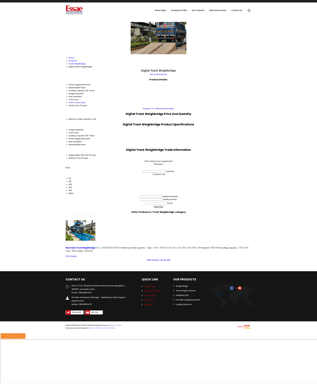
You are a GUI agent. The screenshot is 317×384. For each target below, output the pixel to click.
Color (71, 132)
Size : (174, 247)
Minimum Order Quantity (80, 119)
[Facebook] (232, 290)
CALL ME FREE (164, 260)
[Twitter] (236, 290)
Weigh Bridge (182, 286)
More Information (217, 10)
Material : (211, 247)
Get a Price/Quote (158, 74)
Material (72, 144)
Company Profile (179, 10)
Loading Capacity (77, 135)
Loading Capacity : (235, 247)
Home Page (160, 10)
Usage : (85, 251)
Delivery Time (75, 158)
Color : (71, 251)
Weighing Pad (182, 295)
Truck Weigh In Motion (186, 290)
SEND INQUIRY (153, 260)
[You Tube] (240, 290)
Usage (72, 129)
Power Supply (75, 138)
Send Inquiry (168, 108)
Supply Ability (75, 155)
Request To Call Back (152, 108)
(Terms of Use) (115, 325)
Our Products (198, 10)
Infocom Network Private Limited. (102, 328)
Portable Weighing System (188, 299)
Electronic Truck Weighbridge (80, 247)
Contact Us (236, 10)
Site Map (148, 304)
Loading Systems (184, 304)
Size (70, 141)
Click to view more (77, 102)
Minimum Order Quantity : (134, 247)
